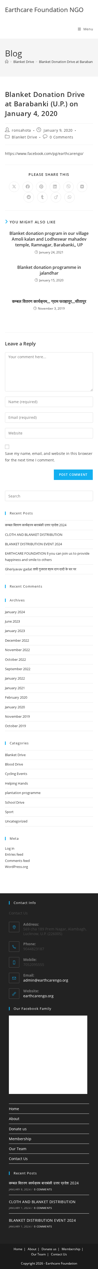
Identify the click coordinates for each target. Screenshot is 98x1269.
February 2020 (16, 697)
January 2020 (15, 707)
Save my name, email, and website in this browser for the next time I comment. (49, 456)
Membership (20, 1138)
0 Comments (61, 137)
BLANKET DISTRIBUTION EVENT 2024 (33, 544)
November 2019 (17, 716)
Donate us (18, 1128)
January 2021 (15, 688)
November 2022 (17, 649)
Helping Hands (16, 783)
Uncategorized (16, 821)
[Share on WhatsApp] (69, 197)
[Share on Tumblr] (42, 197)
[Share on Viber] (68, 187)
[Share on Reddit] (29, 197)
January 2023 (15, 630)
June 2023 (12, 621)
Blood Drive (14, 764)
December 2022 (17, 640)
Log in (9, 848)
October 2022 (15, 659)
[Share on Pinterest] (41, 187)
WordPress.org (16, 866)
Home (14, 1108)
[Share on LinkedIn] (55, 187)
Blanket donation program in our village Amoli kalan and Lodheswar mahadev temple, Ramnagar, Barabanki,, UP (49, 239)
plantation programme (23, 792)
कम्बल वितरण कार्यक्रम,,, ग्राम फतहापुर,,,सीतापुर (49, 301)
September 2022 (17, 669)
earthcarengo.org (38, 995)
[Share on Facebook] (27, 187)
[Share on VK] (82, 187)
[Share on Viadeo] (56, 197)
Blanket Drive (24, 137)
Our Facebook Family (32, 1008)
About (14, 1118)
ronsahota (21, 130)
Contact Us (18, 1158)
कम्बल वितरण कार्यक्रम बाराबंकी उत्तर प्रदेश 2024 (35, 525)
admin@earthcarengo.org (45, 980)
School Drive (14, 802)
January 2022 (15, 678)
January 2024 (15, 612)
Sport (9, 811)
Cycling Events (16, 773)
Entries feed (14, 854)
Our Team (17, 1148)
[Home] (6, 61)
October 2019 (15, 725)
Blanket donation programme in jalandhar (49, 270)
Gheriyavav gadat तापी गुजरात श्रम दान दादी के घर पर (40, 569)
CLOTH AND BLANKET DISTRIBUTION (33, 534)
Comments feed (17, 860)
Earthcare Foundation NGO (44, 9)
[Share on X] (14, 187)
